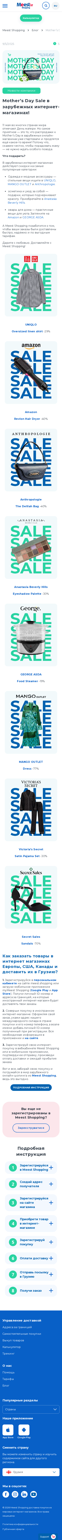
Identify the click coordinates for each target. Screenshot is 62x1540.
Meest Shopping (44, 1075)
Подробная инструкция (31, 1087)
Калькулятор (31, 18)
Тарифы (8, 1379)
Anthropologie (45, 184)
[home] (25, 6)
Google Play (40, 990)
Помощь (8, 1372)
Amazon (13, 217)
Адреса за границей (17, 1327)
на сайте (31, 1038)
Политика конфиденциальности (20, 1524)
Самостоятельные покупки (21, 1333)
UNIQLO (49, 180)
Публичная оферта (13, 1529)
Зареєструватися (31, 1127)
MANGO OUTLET (19, 184)
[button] (5, 5)
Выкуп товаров (13, 1340)
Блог (5, 1385)
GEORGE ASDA (33, 217)
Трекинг (8, 1353)
